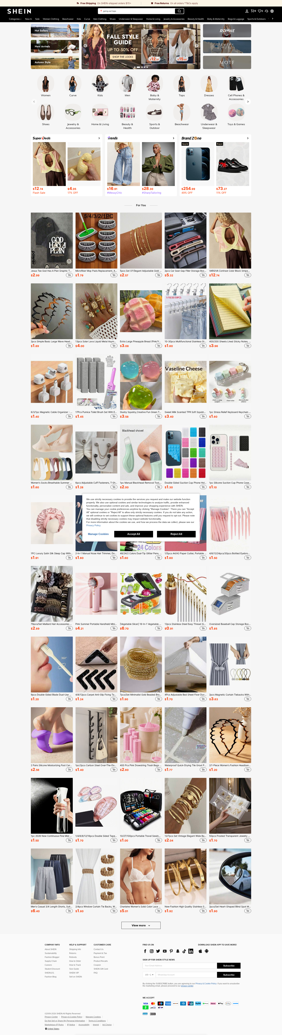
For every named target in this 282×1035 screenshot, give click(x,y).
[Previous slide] (85, 46)
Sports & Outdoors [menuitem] (256, 19)
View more (139, 925)
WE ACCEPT (148, 998)
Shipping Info (75, 949)
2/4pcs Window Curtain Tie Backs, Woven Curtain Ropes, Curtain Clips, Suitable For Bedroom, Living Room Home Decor (96, 906)
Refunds (73, 957)
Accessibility (83, 1025)
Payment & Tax (100, 953)
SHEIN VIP (74, 973)
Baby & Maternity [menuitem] (216, 19)
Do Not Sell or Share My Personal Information (65, 1021)
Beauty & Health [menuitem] (196, 19)
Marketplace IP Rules (54, 1025)
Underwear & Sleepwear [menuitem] (131, 19)
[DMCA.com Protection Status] (153, 1014)
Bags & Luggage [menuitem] (236, 19)
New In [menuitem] (28, 19)
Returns (72, 953)
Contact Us (98, 949)
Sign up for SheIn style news (159, 960)
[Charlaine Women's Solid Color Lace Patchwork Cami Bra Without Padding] (141, 876)
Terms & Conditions (97, 1021)
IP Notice (71, 1025)
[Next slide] (197, 46)
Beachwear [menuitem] (68, 19)
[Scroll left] (268, 19)
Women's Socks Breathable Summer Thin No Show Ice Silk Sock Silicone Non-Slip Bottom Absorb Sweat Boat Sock (52, 482)
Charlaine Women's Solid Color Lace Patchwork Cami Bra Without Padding (141, 906)
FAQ (95, 973)
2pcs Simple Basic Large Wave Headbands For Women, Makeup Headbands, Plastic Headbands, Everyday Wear (52, 341)
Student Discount (52, 969)
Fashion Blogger (52, 957)
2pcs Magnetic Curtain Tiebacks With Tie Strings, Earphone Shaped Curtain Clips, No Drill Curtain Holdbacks (230, 694)
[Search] (179, 11)
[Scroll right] (272, 19)
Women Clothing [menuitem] (51, 19)
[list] (169, 951)
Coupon (97, 965)
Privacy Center (51, 1017)
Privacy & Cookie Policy (206, 983)
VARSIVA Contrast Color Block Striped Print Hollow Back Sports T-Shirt (230, 271)
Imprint (96, 1025)
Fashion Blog (50, 977)
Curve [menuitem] (87, 19)
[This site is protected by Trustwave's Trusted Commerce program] (145, 1014)
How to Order (75, 961)
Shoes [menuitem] (113, 19)
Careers (48, 965)
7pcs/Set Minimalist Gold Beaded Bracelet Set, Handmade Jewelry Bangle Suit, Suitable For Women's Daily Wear (141, 694)
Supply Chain (51, 961)
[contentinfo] (192, 1005)
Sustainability (51, 953)
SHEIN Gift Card (101, 969)
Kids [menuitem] (79, 19)
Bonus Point (99, 957)
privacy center (187, 986)
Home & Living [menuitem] (153, 19)
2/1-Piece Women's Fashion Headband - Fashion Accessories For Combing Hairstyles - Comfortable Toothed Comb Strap (230, 765)
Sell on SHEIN (75, 977)
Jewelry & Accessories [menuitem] (174, 19)
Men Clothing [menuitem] (99, 19)
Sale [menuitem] (37, 19)
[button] (266, 11)
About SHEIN (50, 949)
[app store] (200, 952)
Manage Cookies (93, 1017)
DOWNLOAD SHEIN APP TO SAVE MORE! (217, 945)
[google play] (206, 952)
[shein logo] (19, 11)
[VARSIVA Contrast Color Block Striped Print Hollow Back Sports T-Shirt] (230, 240)
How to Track (75, 965)
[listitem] (52, 245)
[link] (70, 3)
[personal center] (247, 11)
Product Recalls (101, 961)
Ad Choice (107, 1025)
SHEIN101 (49, 973)
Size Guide (74, 969)
